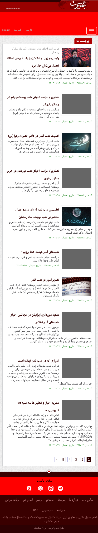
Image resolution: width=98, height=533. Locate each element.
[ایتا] (51, 490)
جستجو (50, 500)
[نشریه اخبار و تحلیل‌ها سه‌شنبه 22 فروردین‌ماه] (76, 410)
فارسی (28, 29)
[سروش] (29, 490)
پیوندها (61, 500)
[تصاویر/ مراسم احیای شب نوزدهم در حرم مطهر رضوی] (76, 178)
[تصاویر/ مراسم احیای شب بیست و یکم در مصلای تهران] (76, 104)
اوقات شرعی (12, 500)
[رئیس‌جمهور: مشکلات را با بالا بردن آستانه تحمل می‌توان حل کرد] (76, 57)
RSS (35, 510)
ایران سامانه (40, 527)
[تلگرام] (60, 490)
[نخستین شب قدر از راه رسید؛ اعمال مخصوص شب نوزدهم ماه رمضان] (76, 216)
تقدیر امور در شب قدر (45, 280)
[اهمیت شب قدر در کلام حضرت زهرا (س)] (76, 143)
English (6, 29)
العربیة (17, 29)
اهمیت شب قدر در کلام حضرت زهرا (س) (33, 136)
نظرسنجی (47, 510)
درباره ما (73, 500)
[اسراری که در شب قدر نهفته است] (76, 368)
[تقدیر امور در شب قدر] (76, 286)
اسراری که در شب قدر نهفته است (38, 361)
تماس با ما (87, 500)
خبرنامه (61, 510)
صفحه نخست (44, 481)
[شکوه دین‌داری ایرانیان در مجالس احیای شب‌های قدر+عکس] (76, 322)
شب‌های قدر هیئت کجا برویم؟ (40, 252)
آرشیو (39, 500)
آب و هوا (28, 500)
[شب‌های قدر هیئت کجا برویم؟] (76, 259)
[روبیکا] (40, 490)
